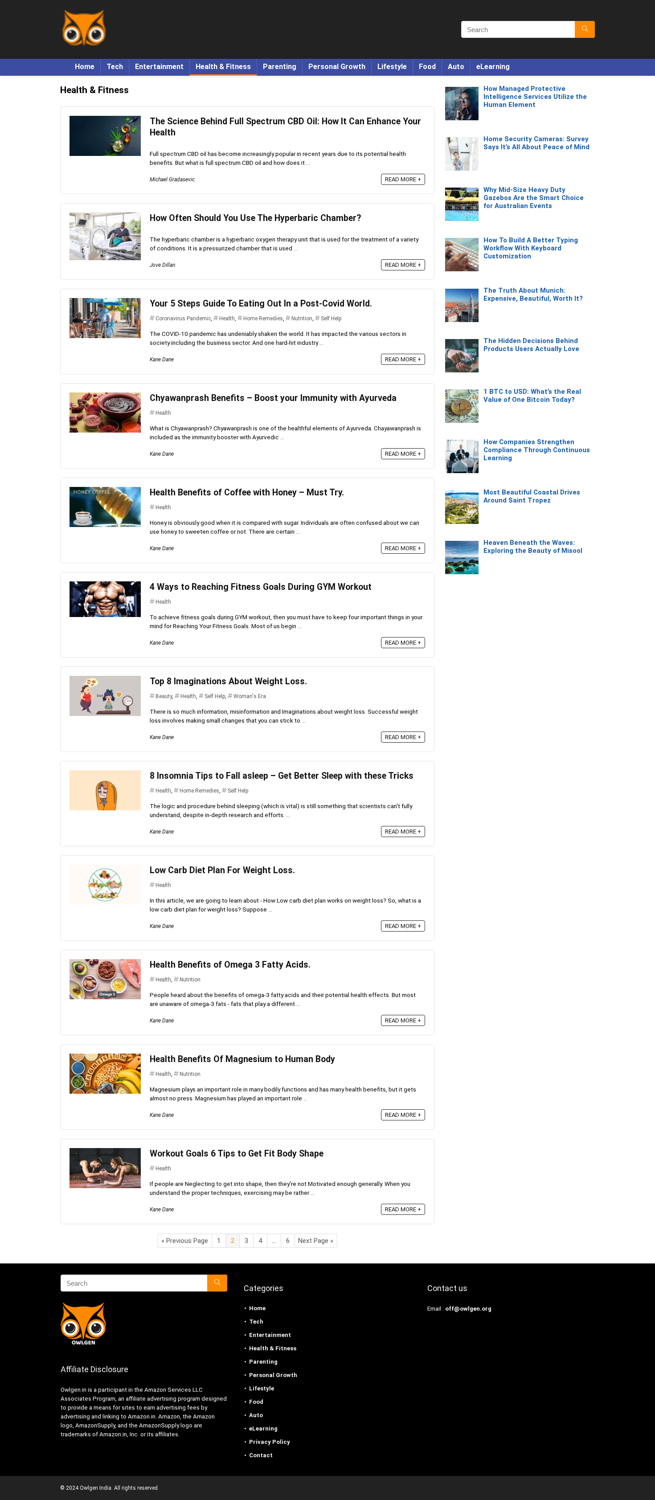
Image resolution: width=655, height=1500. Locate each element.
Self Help (331, 318)
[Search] (585, 29)
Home (84, 66)
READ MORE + (403, 179)
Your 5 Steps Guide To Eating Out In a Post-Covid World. (261, 303)
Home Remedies (263, 318)
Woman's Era (249, 696)
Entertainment (159, 66)
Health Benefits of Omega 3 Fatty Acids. (230, 965)
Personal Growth (336, 66)
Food (427, 66)
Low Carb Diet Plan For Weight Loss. (222, 870)
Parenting (279, 66)
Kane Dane (162, 359)
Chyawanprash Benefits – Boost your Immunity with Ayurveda (273, 398)
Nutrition (301, 318)
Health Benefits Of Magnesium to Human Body (242, 1059)
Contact (261, 1455)
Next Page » (315, 1241)
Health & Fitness (223, 66)
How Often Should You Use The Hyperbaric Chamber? (255, 218)
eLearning (493, 66)
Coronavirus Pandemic (183, 318)
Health (227, 318)
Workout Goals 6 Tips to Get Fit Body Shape (236, 1154)
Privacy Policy (269, 1442)
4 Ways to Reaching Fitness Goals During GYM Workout (261, 587)
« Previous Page (184, 1241)
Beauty (164, 696)
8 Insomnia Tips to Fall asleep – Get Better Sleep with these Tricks (281, 776)
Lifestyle (392, 66)
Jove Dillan (162, 265)
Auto (456, 66)
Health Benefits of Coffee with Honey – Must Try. (247, 492)
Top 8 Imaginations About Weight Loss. (228, 681)
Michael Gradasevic (172, 179)
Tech (114, 66)
